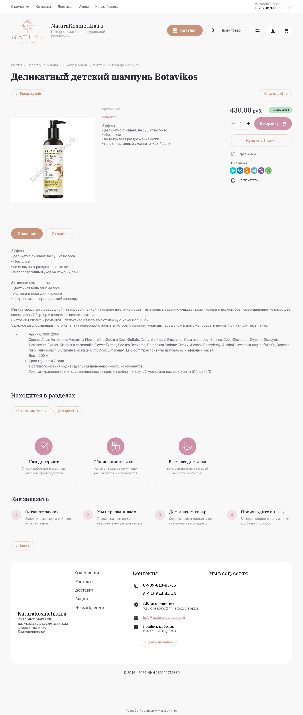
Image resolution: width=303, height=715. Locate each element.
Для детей (34, 65)
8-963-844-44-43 (159, 594)
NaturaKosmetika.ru (77, 25)
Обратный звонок (159, 642)
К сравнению (246, 154)
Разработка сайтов (140, 710)
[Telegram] (254, 170)
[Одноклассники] (247, 170)
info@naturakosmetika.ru (164, 618)
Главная (16, 65)
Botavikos (109, 117)
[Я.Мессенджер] (233, 170)
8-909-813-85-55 (269, 8)
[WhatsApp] (268, 170)
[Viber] (261, 170)
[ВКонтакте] (240, 170)
